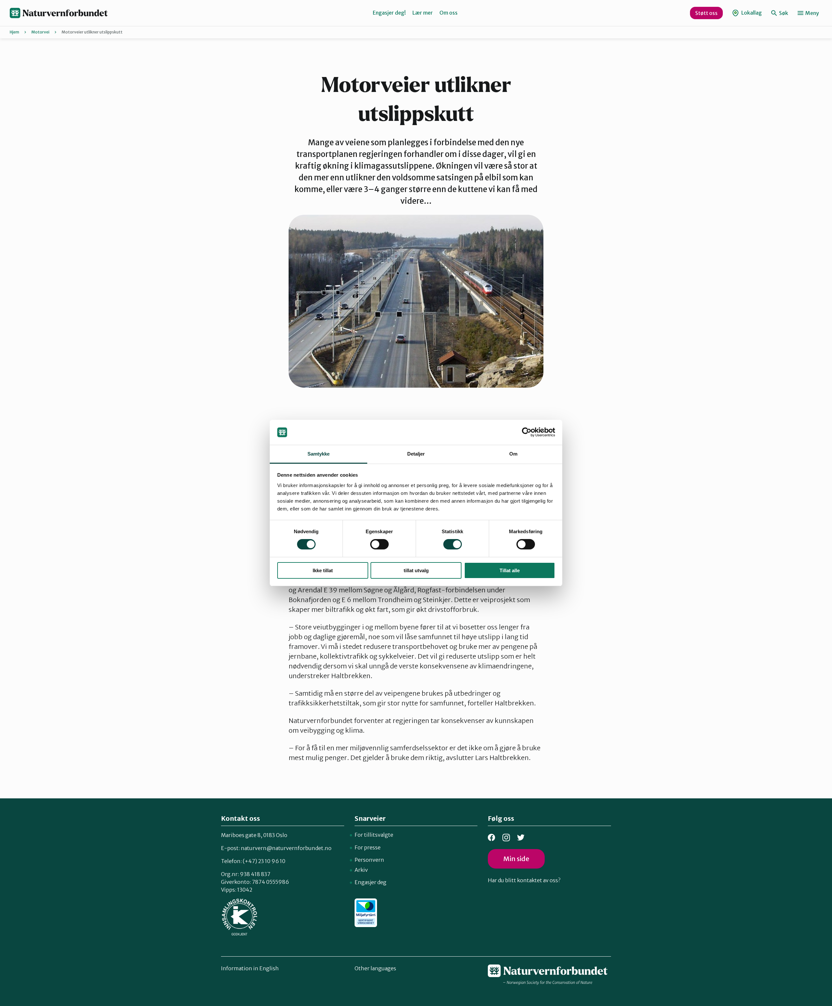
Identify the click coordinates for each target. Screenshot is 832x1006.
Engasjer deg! (389, 12)
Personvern (369, 860)
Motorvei (40, 32)
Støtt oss (706, 13)
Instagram (506, 837)
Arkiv (361, 870)
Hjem (14, 32)
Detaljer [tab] (416, 454)
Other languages (375, 968)
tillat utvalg (416, 570)
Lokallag (751, 12)
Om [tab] (513, 454)
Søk (783, 13)
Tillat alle (510, 570)
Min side (516, 859)
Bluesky (521, 837)
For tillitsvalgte (374, 835)
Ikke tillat (323, 570)
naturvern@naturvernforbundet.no (286, 848)
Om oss (448, 12)
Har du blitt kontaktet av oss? (524, 880)
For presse (368, 847)
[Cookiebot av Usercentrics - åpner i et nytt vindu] (526, 432)
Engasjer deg (370, 882)
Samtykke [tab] (318, 454)
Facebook (491, 837)
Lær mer (422, 12)
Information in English (250, 968)
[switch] (379, 544)
